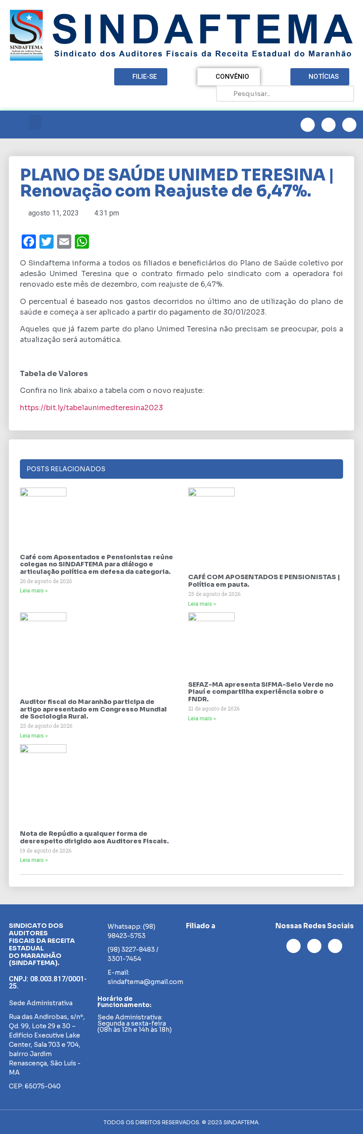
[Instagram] (308, 125)
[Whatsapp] (349, 125)
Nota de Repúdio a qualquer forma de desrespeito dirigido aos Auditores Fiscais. (94, 837)
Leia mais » (34, 591)
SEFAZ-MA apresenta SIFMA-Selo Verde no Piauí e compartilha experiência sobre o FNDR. (260, 691)
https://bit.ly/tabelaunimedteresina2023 (91, 407)
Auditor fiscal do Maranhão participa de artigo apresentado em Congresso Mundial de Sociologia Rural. (93, 709)
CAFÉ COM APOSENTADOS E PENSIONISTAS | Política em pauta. (264, 580)
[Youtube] (328, 125)
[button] (35, 122)
